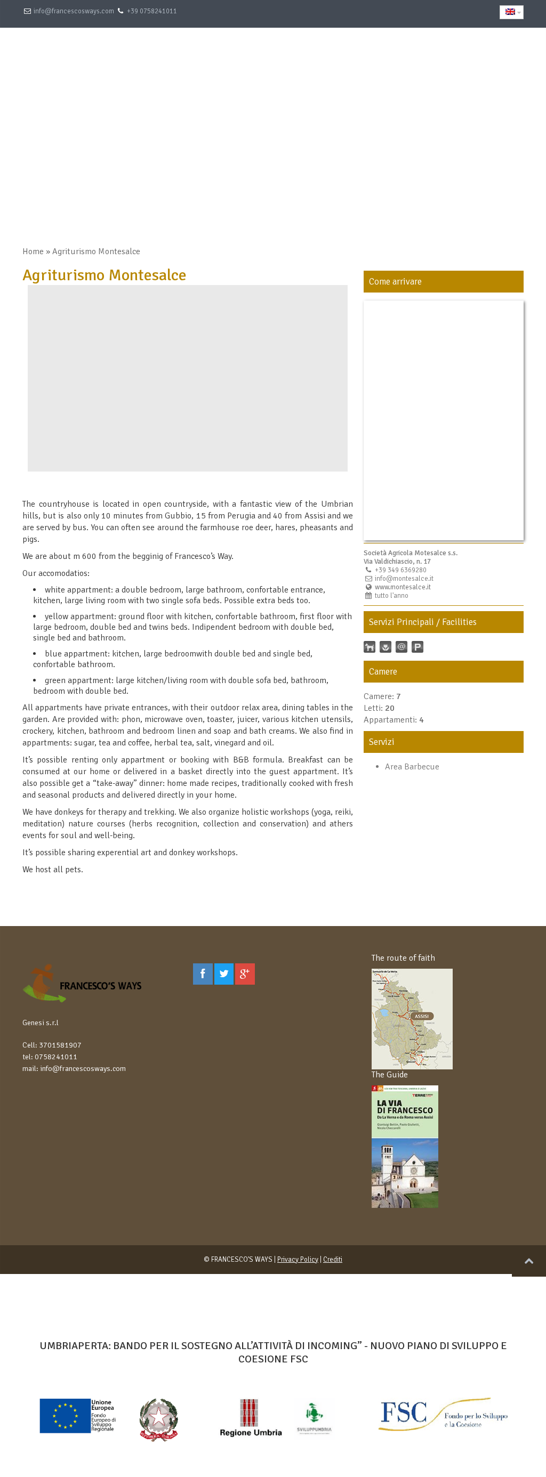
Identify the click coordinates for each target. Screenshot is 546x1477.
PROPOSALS (88, 96)
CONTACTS (494, 96)
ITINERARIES (292, 96)
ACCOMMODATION (162, 96)
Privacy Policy (297, 1259)
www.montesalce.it (403, 587)
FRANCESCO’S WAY (423, 96)
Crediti (332, 1259)
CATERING (232, 96)
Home (33, 251)
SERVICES (352, 96)
